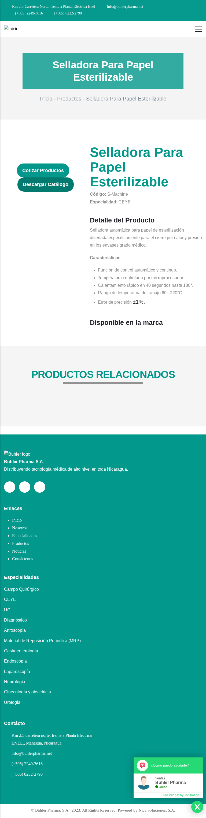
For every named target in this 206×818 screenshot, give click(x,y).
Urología (12, 702)
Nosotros (19, 528)
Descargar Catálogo (45, 184)
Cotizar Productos (43, 170)
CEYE (10, 599)
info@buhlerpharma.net (32, 753)
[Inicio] (11, 29)
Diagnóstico (15, 620)
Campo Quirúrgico (21, 589)
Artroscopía (15, 630)
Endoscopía (15, 661)
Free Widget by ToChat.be (180, 795)
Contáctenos (22, 558)
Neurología (14, 681)
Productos (69, 99)
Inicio (46, 99)
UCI (8, 610)
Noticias (19, 551)
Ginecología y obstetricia (27, 692)
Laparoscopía (17, 671)
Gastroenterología (21, 651)
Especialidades (24, 535)
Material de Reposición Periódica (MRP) (42, 640)
